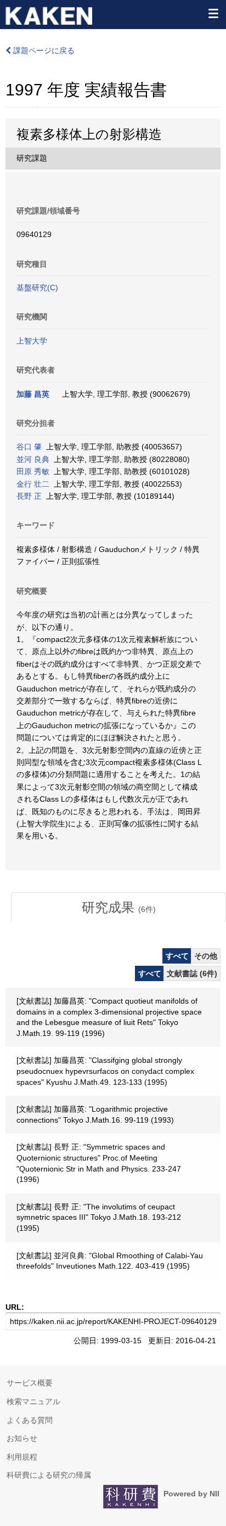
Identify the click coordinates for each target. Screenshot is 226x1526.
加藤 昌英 (32, 394)
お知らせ (22, 1438)
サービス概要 (30, 1382)
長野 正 (29, 496)
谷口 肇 (29, 446)
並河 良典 (32, 459)
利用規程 (22, 1456)
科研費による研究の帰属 (49, 1475)
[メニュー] (213, 13)
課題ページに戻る (43, 50)
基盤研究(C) (37, 287)
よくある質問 (30, 1420)
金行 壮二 (32, 484)
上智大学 (31, 340)
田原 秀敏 (32, 471)
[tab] (118, 907)
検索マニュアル (33, 1401)
